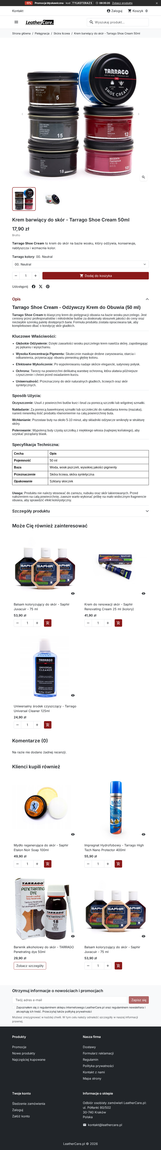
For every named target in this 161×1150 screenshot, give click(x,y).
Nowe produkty (23, 1053)
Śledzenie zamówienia (28, 1104)
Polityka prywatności (98, 1066)
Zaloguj (17, 1110)
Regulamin (90, 1060)
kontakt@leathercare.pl (105, 1125)
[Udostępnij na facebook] (33, 286)
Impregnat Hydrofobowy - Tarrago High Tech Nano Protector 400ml (114, 847)
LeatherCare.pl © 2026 (80, 1144)
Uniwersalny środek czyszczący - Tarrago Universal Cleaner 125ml (45, 708)
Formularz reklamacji (98, 1053)
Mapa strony (92, 1078)
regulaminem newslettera (128, 1007)
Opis (16, 299)
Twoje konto (21, 1093)
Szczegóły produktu (31, 511)
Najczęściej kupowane (28, 1060)
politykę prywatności (78, 1011)
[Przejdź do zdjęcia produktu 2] (52, 199)
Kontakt (17, 11)
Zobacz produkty (122, 3)
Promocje (19, 1047)
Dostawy (89, 1047)
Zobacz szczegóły (30, 966)
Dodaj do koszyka (96, 276)
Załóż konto (21, 1116)
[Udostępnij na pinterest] (48, 286)
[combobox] (118, 22)
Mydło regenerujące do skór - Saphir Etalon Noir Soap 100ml (41, 847)
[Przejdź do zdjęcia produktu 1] (24, 199)
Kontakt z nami (94, 1072)
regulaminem (48, 1007)
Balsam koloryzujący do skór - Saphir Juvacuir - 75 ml (42, 606)
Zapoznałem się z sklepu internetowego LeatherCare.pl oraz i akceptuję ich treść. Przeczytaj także (80, 1009)
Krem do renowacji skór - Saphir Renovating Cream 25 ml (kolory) (109, 606)
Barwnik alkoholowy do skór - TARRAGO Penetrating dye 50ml (44, 949)
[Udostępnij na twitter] (41, 286)
